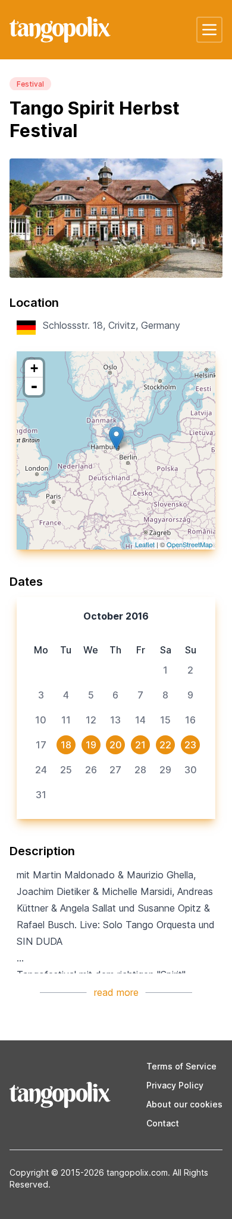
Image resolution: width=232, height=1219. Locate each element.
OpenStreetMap (189, 544)
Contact (162, 1123)
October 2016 (116, 616)
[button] (209, 30)
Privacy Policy (174, 1085)
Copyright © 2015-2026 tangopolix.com (89, 1172)
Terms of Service (181, 1066)
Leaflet (145, 544)
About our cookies (184, 1104)
